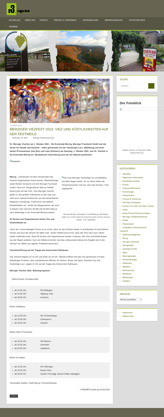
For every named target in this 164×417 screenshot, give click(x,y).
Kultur (125, 210)
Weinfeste (126, 274)
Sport (124, 252)
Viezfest (13, 396)
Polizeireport (128, 224)
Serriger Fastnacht (130, 242)
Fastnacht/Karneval (131, 188)
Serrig (125, 238)
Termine (13, 27)
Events (44, 20)
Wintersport (127, 277)
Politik (125, 220)
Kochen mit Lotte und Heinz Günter (138, 206)
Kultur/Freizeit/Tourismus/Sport (136, 213)
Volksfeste (127, 263)
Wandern (126, 267)
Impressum (127, 312)
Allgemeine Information (132, 177)
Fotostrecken (137, 20)
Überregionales (114, 20)
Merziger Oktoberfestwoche (43, 138)
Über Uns (30, 20)
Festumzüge (128, 192)
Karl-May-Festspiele (131, 202)
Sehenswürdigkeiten (131, 235)
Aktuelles (14, 20)
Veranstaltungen (129, 259)
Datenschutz (128, 316)
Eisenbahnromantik (131, 181)
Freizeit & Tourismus (65, 20)
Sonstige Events (129, 249)
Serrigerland (90, 20)
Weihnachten (128, 270)
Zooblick (126, 281)
